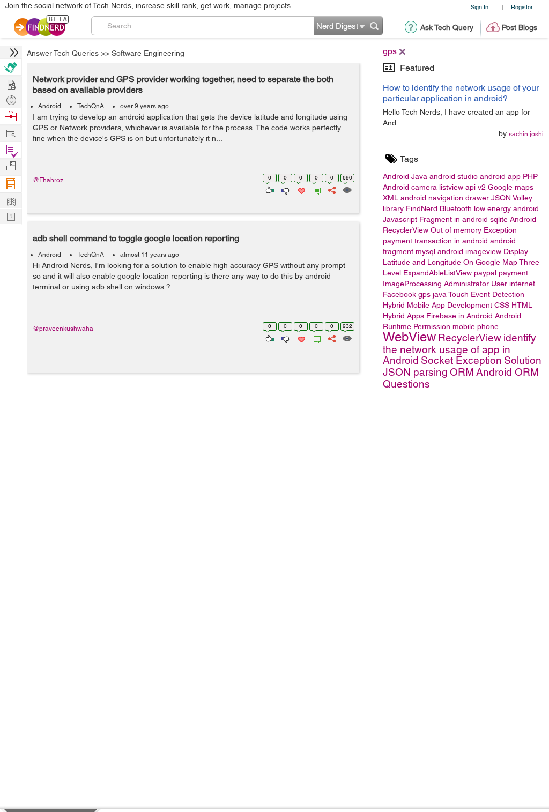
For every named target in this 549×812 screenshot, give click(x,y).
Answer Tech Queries (63, 53)
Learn (10, 184)
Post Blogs (519, 27)
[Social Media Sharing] (331, 189)
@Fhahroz (48, 180)
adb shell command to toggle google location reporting (136, 238)
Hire (10, 67)
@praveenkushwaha (63, 328)
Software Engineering (148, 53)
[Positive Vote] (269, 189)
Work (10, 116)
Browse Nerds (10, 99)
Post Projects (10, 83)
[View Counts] (346, 189)
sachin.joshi (526, 134)
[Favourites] (300, 189)
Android (49, 106)
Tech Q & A (10, 215)
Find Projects (10, 132)
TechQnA (90, 106)
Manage (10, 150)
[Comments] (315, 189)
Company (10, 166)
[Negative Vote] (284, 189)
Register (522, 6)
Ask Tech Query (446, 27)
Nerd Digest (10, 200)
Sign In (479, 6)
